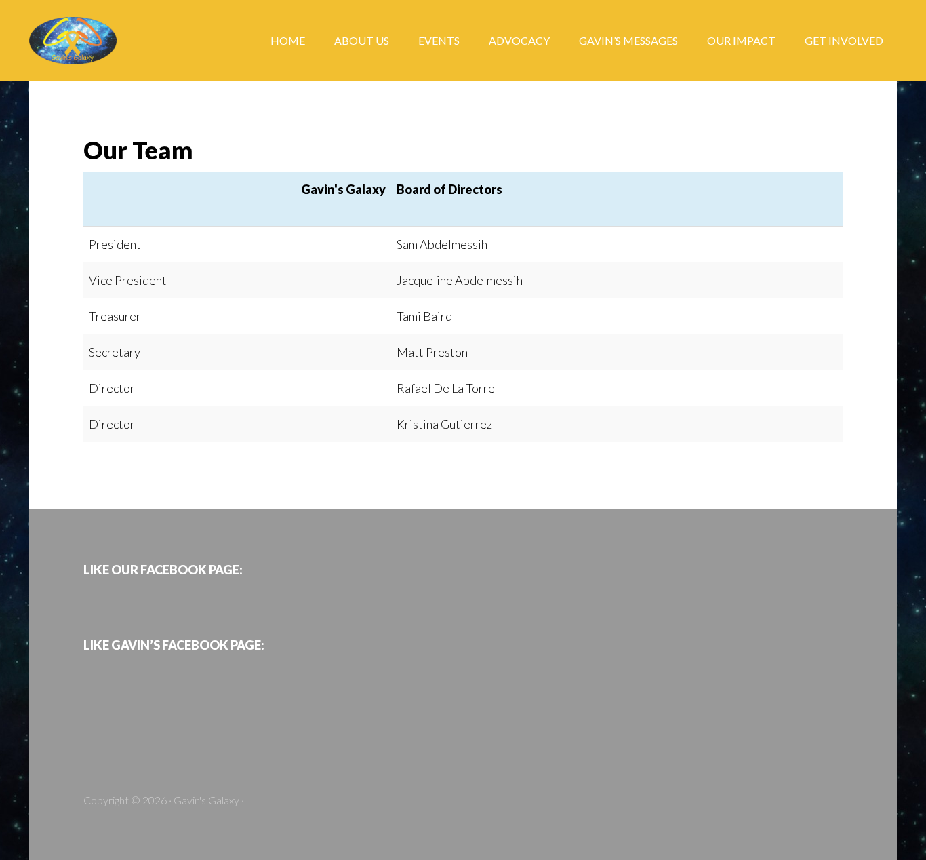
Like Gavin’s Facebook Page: (173, 645)
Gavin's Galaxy (137, 40)
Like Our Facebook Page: (163, 569)
